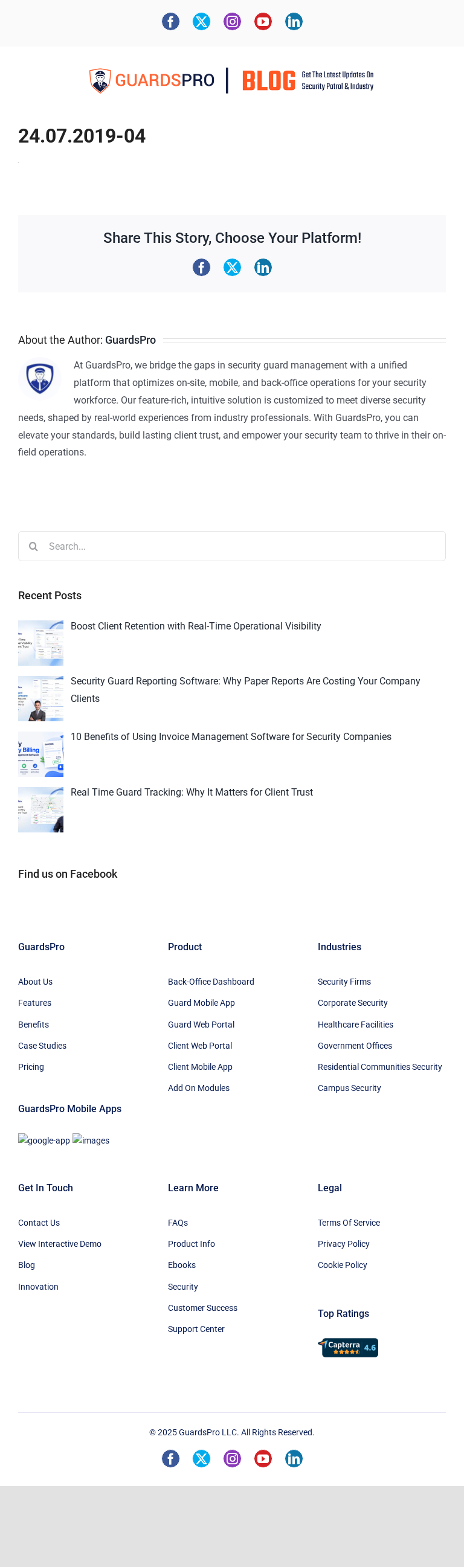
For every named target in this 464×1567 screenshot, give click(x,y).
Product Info (191, 1244)
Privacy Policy (344, 1244)
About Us (35, 981)
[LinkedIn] (294, 21)
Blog (26, 1265)
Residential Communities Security (380, 1067)
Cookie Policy (342, 1265)
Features (34, 1003)
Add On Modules (199, 1088)
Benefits (33, 1024)
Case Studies (42, 1046)
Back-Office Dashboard (211, 981)
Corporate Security (353, 1003)
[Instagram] (232, 21)
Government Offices (355, 1046)
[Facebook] (170, 21)
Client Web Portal (200, 1046)
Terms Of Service (349, 1223)
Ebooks (182, 1265)
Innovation (38, 1287)
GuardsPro (130, 339)
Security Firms (344, 981)
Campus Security (349, 1088)
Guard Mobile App (201, 1003)
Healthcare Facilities (355, 1024)
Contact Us (39, 1223)
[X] (201, 21)
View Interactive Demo (60, 1244)
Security (183, 1287)
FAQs (178, 1223)
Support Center (196, 1329)
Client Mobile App (200, 1067)
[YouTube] (263, 21)
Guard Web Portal (201, 1024)
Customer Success (202, 1308)
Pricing (31, 1067)
